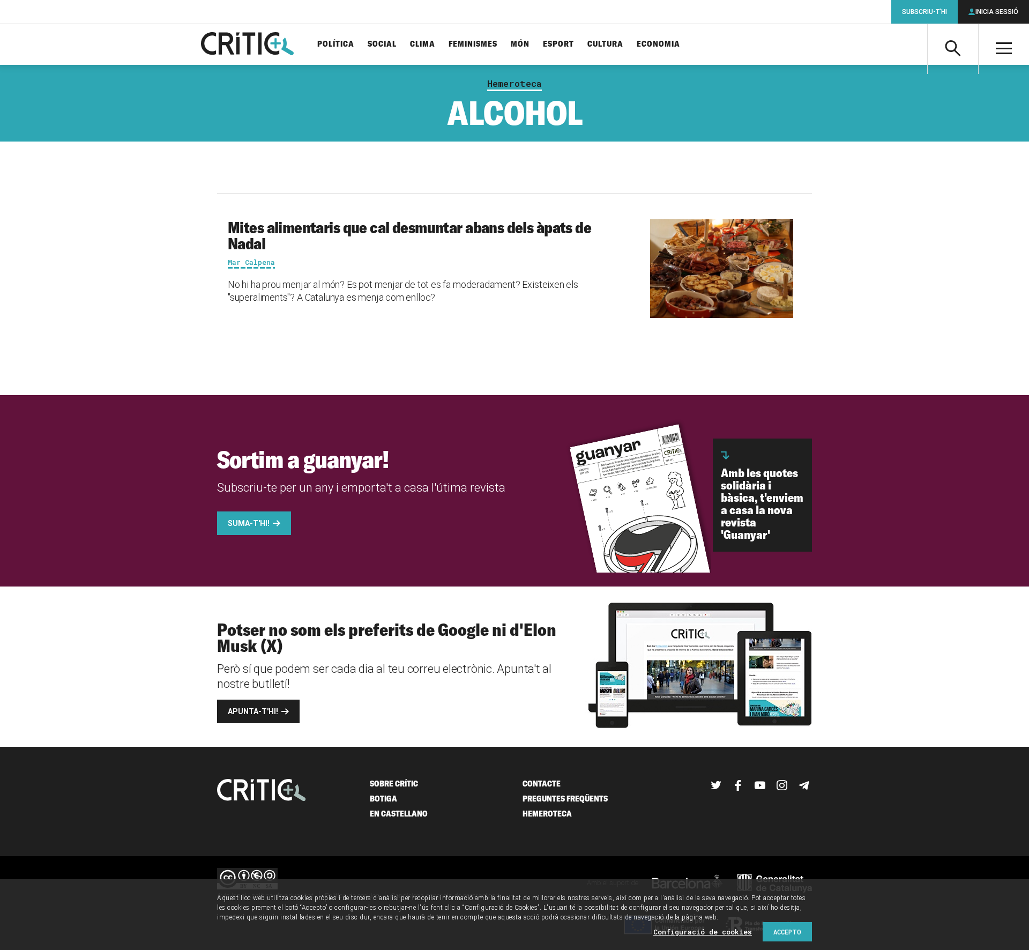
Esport (558, 44)
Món (520, 44)
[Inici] (261, 791)
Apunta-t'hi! (253, 711)
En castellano (399, 813)
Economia (658, 44)
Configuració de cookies (702, 931)
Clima (422, 44)
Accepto (787, 931)
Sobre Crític (394, 783)
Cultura (605, 44)
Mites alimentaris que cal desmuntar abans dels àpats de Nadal (409, 235)
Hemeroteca (514, 84)
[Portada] (247, 44)
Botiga (383, 798)
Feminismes (473, 44)
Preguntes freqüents (565, 798)
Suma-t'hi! (249, 523)
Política (335, 44)
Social (382, 44)
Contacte (542, 783)
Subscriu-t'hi (924, 12)
